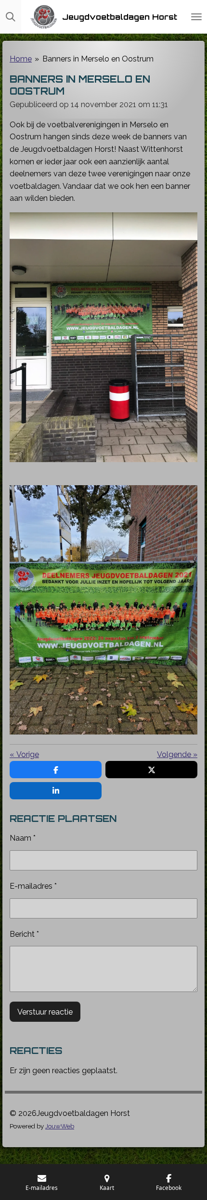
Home (21, 58)
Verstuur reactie (45, 1011)
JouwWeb (59, 1126)
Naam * (23, 838)
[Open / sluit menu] (196, 17)
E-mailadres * (33, 886)
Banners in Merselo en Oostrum (98, 58)
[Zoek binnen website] (10, 17)
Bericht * (24, 934)
